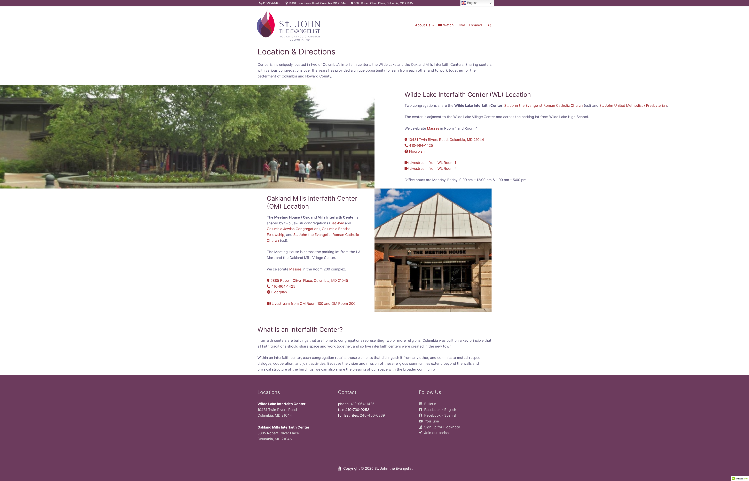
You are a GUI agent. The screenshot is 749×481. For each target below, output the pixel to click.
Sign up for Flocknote (441, 427)
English (471, 2)
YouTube (431, 421)
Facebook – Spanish (439, 415)
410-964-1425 (271, 3)
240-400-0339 (372, 415)
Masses (433, 128)
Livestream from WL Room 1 (432, 163)
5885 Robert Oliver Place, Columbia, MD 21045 (383, 3)
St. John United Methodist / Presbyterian (633, 105)
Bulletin (429, 404)
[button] (489, 25)
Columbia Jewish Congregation (293, 229)
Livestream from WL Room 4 (432, 168)
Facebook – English (439, 410)
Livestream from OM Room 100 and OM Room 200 (313, 303)
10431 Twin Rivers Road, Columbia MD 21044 (317, 3)
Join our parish (435, 433)
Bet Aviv (337, 223)
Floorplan (416, 151)
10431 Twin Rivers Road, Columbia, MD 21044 (445, 140)
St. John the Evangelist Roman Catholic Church (543, 105)
